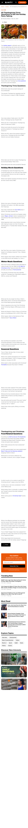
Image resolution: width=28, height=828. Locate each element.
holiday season (7, 45)
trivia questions (22, 81)
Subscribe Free (14, 566)
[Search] (16, 2)
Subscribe (22, 2)
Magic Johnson (9, 216)
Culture (7, 6)
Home (2, 6)
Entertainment (13, 637)
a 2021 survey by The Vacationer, (17, 437)
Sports (10, 643)
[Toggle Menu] (2, 2)
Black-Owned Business (7, 640)
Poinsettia (4, 364)
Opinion (10, 645)
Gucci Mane (13, 318)
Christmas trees (17, 496)
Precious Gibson (6, 18)
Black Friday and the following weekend (11, 451)
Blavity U (4, 643)
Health (16, 643)
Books (21, 643)
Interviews (4, 637)
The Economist (17, 269)
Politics (4, 645)
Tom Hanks (18, 209)
